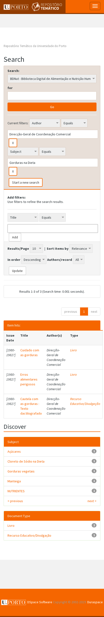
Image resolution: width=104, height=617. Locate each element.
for (10, 88)
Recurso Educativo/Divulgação (85, 401)
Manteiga (14, 481)
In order (13, 259)
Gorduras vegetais (21, 471)
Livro (73, 350)
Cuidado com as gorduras (29, 352)
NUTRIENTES (16, 491)
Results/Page (18, 248)
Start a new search (25, 182)
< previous (15, 501)
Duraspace (95, 602)
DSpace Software (39, 602)
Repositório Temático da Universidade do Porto (35, 46)
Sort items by (57, 248)
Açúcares (14, 451)
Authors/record (59, 259)
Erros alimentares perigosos (28, 379)
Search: (13, 71)
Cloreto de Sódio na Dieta (26, 461)
